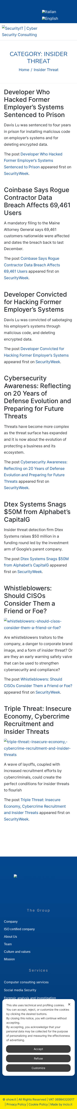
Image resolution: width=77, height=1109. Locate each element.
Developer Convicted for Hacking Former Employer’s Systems (35, 301)
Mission (9, 959)
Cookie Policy (38, 1104)
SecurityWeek (16, 173)
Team (8, 944)
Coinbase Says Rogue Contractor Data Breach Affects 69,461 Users (37, 201)
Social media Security (20, 990)
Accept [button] (38, 1049)
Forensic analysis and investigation (30, 998)
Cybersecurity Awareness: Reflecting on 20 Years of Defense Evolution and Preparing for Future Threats (37, 397)
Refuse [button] (38, 1058)
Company (11, 921)
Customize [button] (38, 1068)
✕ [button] (69, 1004)
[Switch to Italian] (49, 12)
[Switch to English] (50, 18)
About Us (10, 936)
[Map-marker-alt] (29, 11)
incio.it (67, 1104)
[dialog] (38, 1037)
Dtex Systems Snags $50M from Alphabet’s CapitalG (37, 511)
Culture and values (17, 951)
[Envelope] (17, 11)
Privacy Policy (16, 1104)
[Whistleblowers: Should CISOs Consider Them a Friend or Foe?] (38, 624)
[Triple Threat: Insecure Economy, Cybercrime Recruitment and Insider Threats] (38, 747)
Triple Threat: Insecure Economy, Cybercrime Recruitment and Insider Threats (37, 720)
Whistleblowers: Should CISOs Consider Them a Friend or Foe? (29, 599)
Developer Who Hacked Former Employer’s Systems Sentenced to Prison (34, 103)
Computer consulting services (26, 982)
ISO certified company (19, 929)
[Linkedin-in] (5, 11)
